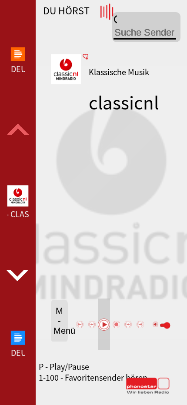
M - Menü (60, 320)
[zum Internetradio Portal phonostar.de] (148, 392)
